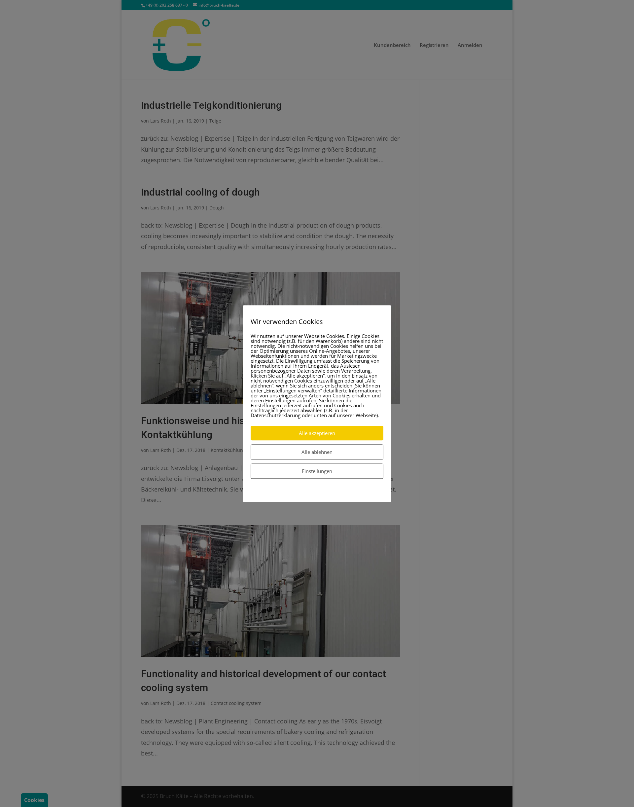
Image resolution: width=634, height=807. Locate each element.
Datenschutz (302, 492)
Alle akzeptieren (317, 433)
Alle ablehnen (317, 452)
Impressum (333, 492)
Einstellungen (317, 471)
